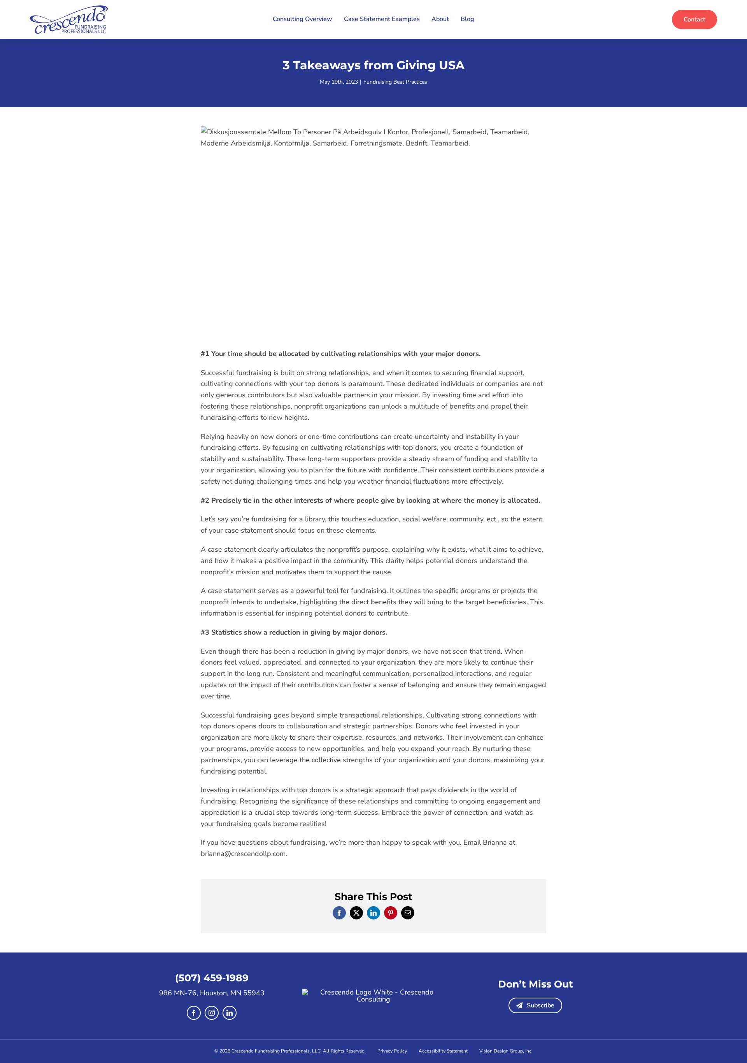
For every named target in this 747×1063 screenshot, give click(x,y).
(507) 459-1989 (212, 978)
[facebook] (194, 1013)
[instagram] (212, 1013)
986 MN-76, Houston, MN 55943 (212, 993)
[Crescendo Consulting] (69, 9)
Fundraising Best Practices (395, 82)
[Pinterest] (390, 912)
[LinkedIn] (373, 912)
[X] (356, 912)
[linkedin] (230, 1013)
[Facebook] (339, 912)
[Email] (407, 912)
